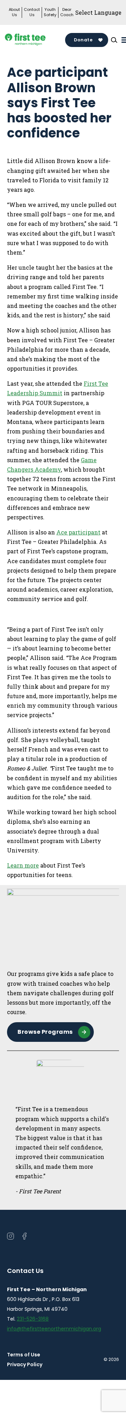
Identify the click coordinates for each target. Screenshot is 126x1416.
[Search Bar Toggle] (114, 40)
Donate (83, 40)
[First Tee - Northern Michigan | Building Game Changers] (36, 40)
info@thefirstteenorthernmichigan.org (54, 1328)
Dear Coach (67, 12)
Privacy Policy (24, 1364)
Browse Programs (45, 1032)
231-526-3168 (33, 1318)
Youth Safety (50, 12)
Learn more (23, 865)
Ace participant (78, 532)
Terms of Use (23, 1354)
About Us (14, 12)
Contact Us (32, 12)
